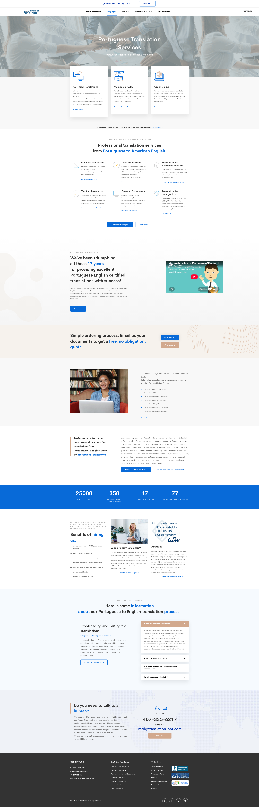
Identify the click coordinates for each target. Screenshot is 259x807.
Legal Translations (117, 788)
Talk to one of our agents (120, 225)
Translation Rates (157, 767)
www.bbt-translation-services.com (82, 779)
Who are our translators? (126, 548)
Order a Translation (157, 770)
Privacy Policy (156, 785)
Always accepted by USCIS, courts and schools (87, 547)
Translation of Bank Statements (155, 400)
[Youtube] (185, 800)
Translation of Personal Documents (123, 774)
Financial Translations (118, 781)
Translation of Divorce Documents (156, 396)
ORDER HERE (147, 4)
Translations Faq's (157, 774)
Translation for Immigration (120, 767)
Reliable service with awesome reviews (87, 563)
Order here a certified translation (169, 577)
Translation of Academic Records (155, 411)
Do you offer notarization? (155, 658)
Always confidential (80, 572)
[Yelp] (164, 800)
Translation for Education (119, 770)
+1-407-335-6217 (76, 775)
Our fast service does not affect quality (88, 567)
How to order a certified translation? (170, 470)
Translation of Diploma (152, 393)
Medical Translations (118, 785)
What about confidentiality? (156, 677)
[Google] (178, 800)
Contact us (171, 345)
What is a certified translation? (136, 470)
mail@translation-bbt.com (160, 729)
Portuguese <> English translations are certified (86, 95)
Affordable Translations (159, 781)
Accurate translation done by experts (87, 558)
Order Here (171, 338)
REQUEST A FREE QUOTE (93, 662)
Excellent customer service (83, 577)
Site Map (154, 788)
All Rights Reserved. (96, 801)
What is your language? (128, 573)
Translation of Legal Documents (155, 404)
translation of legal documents (131, 177)
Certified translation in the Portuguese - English (130, 196)
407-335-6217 (157, 127)
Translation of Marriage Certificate (156, 407)
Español (154, 778)
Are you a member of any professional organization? (160, 667)
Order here (78, 309)
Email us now (143, 225)
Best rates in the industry (82, 553)
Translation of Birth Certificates (155, 389)
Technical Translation (118, 778)
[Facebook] (171, 800)
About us (156, 546)
